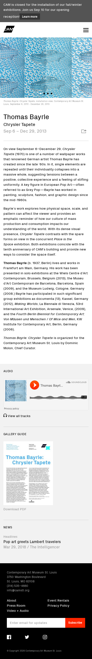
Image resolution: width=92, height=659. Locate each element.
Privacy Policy (58, 605)
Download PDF (14, 508)
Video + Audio (18, 610)
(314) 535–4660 (17, 585)
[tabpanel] (46, 71)
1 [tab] (40, 93)
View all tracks (19, 415)
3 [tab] (48, 93)
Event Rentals (58, 600)
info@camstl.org (18, 590)
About (11, 600)
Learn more (29, 16)
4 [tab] (51, 93)
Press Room (16, 605)
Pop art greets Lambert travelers (32, 541)
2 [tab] (44, 93)
